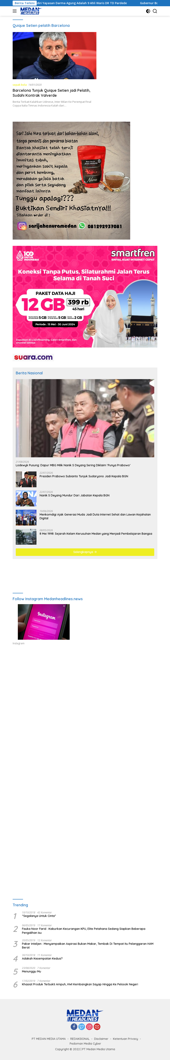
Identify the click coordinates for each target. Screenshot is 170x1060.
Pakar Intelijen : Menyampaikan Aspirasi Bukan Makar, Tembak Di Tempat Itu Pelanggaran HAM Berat (87, 945)
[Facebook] (74, 1027)
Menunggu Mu (31, 971)
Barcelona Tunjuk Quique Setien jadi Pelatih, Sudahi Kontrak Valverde (51, 93)
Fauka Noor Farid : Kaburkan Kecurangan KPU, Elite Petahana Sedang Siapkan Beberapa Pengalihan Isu (83, 930)
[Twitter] (81, 1027)
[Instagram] (89, 1027)
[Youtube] (97, 1027)
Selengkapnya (83, 552)
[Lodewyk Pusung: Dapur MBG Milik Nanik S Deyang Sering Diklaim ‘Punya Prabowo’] (85, 418)
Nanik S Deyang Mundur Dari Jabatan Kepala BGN (74, 495)
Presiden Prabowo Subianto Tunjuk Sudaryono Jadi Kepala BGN (84, 476)
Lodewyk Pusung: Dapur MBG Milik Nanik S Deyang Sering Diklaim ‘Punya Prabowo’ (73, 465)
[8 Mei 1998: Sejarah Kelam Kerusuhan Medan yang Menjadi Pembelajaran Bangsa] (26, 537)
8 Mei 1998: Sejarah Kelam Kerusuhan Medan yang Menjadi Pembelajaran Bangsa (96, 534)
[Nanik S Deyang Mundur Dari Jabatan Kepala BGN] (26, 498)
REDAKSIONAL (80, 1039)
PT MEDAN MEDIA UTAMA (49, 1039)
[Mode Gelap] (148, 11)
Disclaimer (101, 1039)
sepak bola (20, 85)
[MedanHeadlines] (30, 11)
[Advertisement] (85, 689)
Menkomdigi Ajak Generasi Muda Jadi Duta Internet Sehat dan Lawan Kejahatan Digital (95, 516)
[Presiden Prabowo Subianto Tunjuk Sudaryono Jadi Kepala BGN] (26, 479)
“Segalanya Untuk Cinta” (39, 916)
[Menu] (15, 11)
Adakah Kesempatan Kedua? (42, 958)
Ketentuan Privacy (125, 1039)
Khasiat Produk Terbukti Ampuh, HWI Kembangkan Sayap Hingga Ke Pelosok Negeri (80, 984)
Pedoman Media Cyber (85, 1043)
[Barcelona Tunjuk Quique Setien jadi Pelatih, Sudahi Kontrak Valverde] (54, 55)
